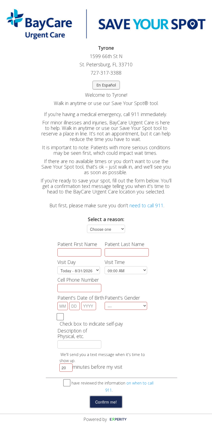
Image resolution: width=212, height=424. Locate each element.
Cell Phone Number (78, 279)
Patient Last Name (124, 244)
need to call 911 (146, 205)
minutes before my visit (97, 366)
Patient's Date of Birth (80, 297)
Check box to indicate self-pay (91, 323)
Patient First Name (77, 244)
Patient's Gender (122, 297)
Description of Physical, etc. (72, 333)
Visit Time (115, 262)
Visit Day (66, 262)
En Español (106, 85)
